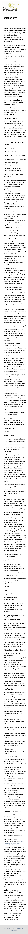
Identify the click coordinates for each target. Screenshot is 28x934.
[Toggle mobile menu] (25, 3)
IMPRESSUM (19, 928)
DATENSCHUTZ (14, 930)
